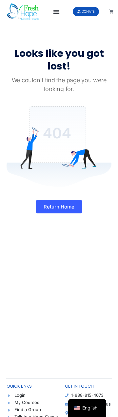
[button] (56, 12)
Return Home (59, 207)
